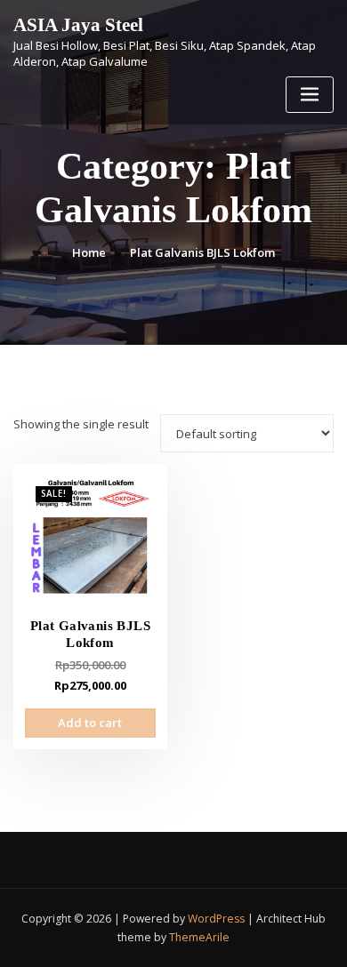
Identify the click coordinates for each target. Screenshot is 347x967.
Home (89, 252)
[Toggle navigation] (310, 94)
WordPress (216, 918)
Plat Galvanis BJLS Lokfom (202, 252)
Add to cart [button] (90, 723)
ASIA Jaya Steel (78, 24)
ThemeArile (199, 937)
